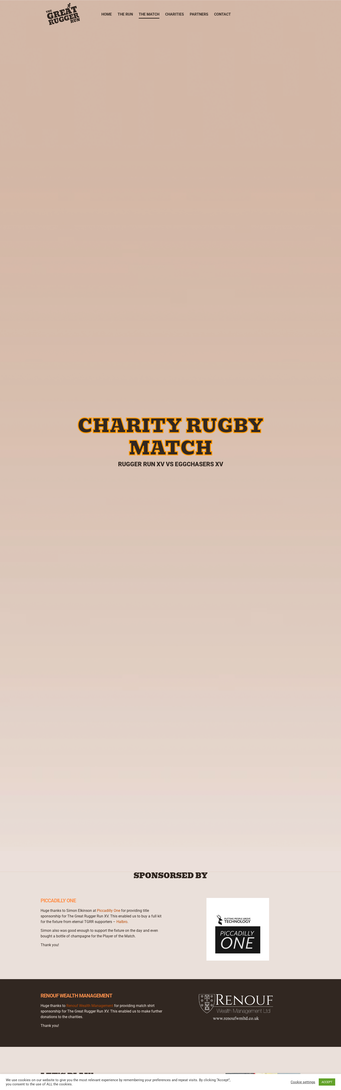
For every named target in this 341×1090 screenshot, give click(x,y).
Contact (222, 14)
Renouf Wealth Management (89, 1005)
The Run (125, 14)
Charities (174, 14)
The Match (149, 14)
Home (106, 14)
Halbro (121, 922)
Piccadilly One (108, 910)
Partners (199, 14)
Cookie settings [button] (303, 1082)
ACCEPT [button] (327, 1082)
